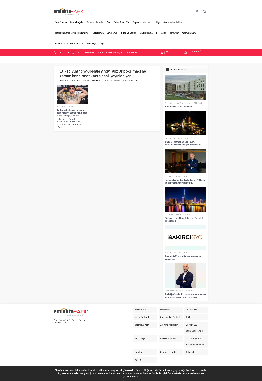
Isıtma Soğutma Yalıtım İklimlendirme (72, 33)
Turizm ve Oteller (128, 33)
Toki (108, 22)
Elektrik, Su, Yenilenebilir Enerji (69, 43)
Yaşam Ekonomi (189, 33)
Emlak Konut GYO (121, 22)
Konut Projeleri (77, 22)
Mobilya (156, 22)
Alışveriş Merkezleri (141, 22)
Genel (59, 106)
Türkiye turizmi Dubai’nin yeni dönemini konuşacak (184, 219)
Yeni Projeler (61, 22)
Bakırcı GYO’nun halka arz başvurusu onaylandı (183, 257)
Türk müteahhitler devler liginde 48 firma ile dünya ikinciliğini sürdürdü (185, 181)
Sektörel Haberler (95, 22)
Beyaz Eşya (112, 33)
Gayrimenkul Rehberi (173, 22)
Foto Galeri (161, 33)
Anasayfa (63, 80)
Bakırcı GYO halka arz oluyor (179, 106)
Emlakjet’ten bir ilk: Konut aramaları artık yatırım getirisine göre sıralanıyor (185, 295)
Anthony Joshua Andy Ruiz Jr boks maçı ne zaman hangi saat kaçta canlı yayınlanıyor (72, 113)
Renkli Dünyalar (146, 33)
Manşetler (174, 33)
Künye (102, 43)
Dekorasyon (98, 33)
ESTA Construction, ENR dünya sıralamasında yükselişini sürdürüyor (108, 52)
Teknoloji (91, 43)
